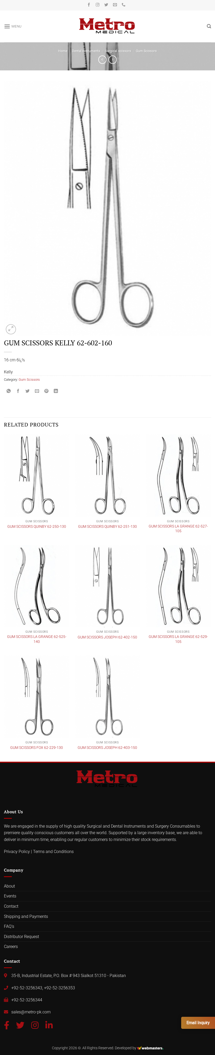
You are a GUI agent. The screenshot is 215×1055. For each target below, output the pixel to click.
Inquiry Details (46, 548)
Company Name (49, 525)
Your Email (44, 503)
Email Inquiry (198, 1022)
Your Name (45, 481)
